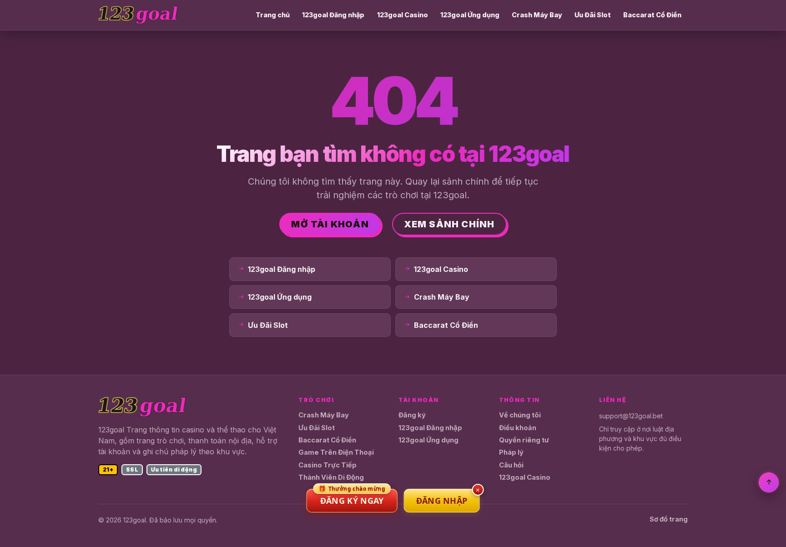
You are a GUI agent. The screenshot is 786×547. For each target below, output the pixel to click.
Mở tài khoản (329, 224)
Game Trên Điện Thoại (336, 452)
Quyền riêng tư (524, 440)
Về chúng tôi (520, 415)
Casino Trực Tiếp (327, 465)
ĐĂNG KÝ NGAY (351, 497)
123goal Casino (402, 15)
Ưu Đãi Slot (592, 15)
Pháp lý (511, 452)
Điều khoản (517, 428)
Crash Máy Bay (537, 15)
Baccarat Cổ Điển (652, 15)
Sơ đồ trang (669, 519)
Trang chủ (273, 15)
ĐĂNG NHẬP (442, 500)
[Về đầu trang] (769, 482)
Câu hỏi (511, 465)
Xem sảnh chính (449, 224)
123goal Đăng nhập (333, 15)
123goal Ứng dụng (469, 15)
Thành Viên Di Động (331, 477)
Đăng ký (412, 415)
